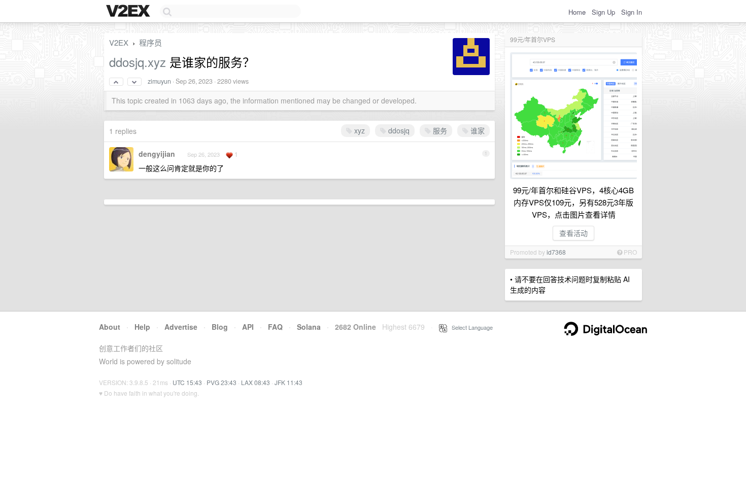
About (109, 327)
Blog (220, 327)
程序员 (150, 42)
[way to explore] (129, 11)
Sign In (631, 12)
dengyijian (157, 154)
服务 (439, 130)
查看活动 (573, 233)
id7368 (556, 252)
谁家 (476, 130)
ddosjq (398, 130)
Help (142, 327)
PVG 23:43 (221, 382)
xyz (358, 130)
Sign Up (603, 12)
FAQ (275, 327)
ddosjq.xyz (137, 62)
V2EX (118, 42)
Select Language (470, 327)
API (248, 327)
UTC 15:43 (187, 382)
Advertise (180, 327)
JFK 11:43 (288, 382)
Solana (309, 327)
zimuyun (159, 81)
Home (577, 12)
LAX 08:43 (255, 382)
